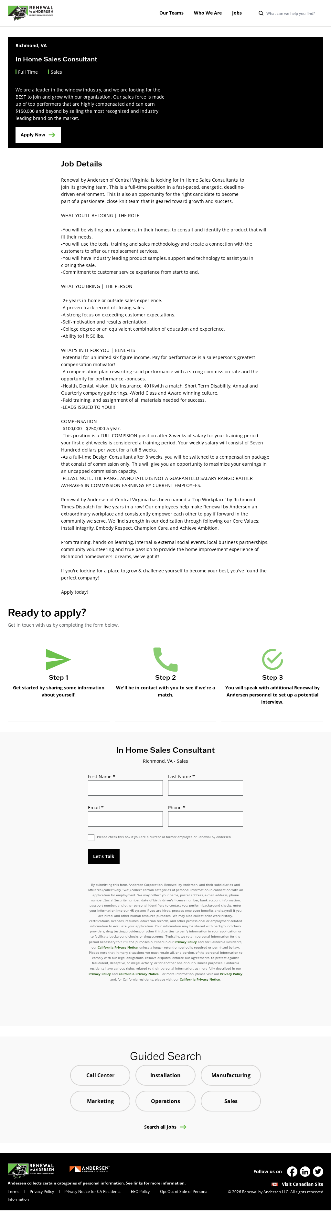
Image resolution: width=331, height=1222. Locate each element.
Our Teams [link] (171, 13)
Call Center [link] (100, 1075)
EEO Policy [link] (140, 1191)
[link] (30, 13)
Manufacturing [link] (231, 1075)
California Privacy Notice (118, 947)
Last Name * (181, 776)
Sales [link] (231, 1101)
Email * (96, 807)
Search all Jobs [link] (160, 1127)
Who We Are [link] (208, 13)
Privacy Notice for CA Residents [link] (92, 1191)
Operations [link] (165, 1101)
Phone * (177, 807)
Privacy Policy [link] (42, 1191)
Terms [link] (13, 1191)
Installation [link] (165, 1075)
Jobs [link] (237, 13)
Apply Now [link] (33, 135)
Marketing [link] (100, 1101)
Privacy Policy (186, 942)
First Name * (101, 776)
